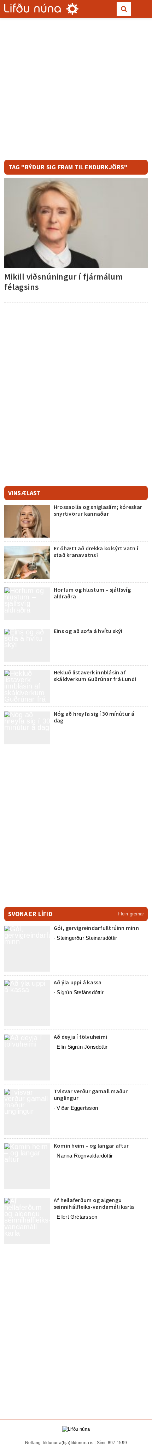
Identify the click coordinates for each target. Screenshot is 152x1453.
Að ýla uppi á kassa (78, 982)
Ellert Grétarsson (77, 1217)
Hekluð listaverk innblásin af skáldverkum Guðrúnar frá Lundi (95, 675)
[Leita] (124, 9)
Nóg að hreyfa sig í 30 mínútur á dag (94, 717)
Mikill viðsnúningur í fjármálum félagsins (63, 281)
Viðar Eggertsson (77, 1108)
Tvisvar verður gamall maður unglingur (91, 1094)
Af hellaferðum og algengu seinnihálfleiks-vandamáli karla (94, 1203)
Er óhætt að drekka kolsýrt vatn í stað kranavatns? (96, 551)
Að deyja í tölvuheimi (81, 1036)
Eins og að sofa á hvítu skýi (88, 630)
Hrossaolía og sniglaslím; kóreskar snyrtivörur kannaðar (98, 510)
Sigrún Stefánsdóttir (80, 992)
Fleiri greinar (131, 913)
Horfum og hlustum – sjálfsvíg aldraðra (92, 593)
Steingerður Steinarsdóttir (87, 938)
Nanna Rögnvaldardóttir (85, 1156)
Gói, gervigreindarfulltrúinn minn (96, 927)
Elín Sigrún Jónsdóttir (82, 1047)
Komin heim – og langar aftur (91, 1145)
